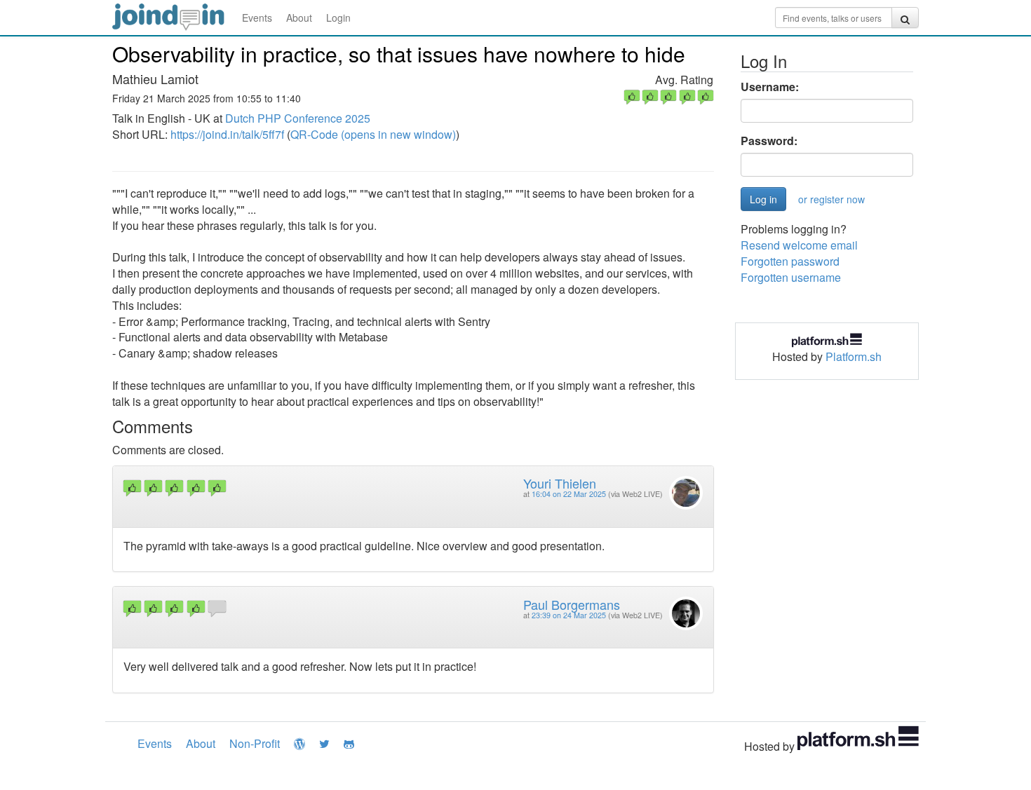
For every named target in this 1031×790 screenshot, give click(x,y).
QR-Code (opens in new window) (373, 134)
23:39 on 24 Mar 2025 (569, 615)
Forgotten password (790, 261)
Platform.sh (854, 356)
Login (338, 18)
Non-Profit (254, 743)
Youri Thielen (559, 483)
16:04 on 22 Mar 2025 (569, 494)
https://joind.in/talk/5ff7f (227, 134)
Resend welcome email (799, 245)
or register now (831, 199)
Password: (769, 141)
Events (257, 18)
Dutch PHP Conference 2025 (297, 118)
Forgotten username (791, 277)
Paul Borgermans (571, 604)
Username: (770, 87)
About (299, 18)
